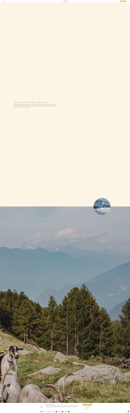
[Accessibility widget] (128, 411)
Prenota (123, 1)
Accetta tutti (87, 404)
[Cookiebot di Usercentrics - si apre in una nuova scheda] (41, 411)
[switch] (56, 411)
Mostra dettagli (72, 411)
